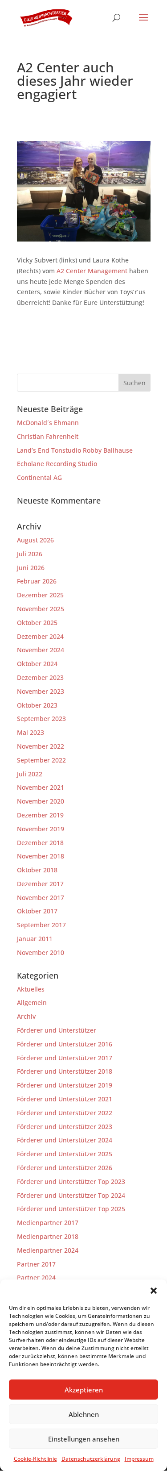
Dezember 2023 (40, 677)
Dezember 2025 (40, 595)
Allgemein (32, 1002)
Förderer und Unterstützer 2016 (64, 1044)
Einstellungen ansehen (83, 1438)
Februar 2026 (37, 581)
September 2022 (41, 760)
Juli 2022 (29, 774)
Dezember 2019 (40, 815)
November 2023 (40, 691)
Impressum (139, 1459)
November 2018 (40, 856)
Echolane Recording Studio (57, 463)
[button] (153, 1290)
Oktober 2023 (37, 705)
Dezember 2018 (40, 842)
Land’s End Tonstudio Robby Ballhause (75, 450)
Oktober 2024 (37, 663)
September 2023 (41, 718)
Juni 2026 (31, 567)
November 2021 (40, 787)
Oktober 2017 (37, 911)
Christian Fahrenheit (47, 436)
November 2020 (40, 801)
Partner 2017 (36, 1264)
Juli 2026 (29, 554)
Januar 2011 (35, 938)
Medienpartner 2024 (47, 1250)
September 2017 (41, 925)
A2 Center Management (92, 271)
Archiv (26, 1016)
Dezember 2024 (40, 636)
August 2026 (35, 540)
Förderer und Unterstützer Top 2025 (71, 1208)
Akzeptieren (84, 1389)
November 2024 (40, 650)
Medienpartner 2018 (47, 1236)
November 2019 (40, 829)
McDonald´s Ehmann (48, 422)
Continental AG (39, 477)
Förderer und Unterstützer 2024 (64, 1140)
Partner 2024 (36, 1277)
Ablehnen (84, 1414)
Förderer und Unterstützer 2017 (64, 1058)
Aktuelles (31, 989)
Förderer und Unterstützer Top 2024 (71, 1195)
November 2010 (40, 952)
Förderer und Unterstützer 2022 (64, 1112)
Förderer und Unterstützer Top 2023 (71, 1181)
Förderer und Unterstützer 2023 (64, 1126)
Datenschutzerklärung (90, 1459)
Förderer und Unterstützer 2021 (64, 1099)
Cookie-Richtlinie (35, 1459)
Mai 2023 (30, 732)
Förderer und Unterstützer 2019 (64, 1085)
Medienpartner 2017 (47, 1222)
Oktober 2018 (37, 870)
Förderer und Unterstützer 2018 (64, 1071)
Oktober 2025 (37, 622)
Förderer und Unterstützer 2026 (64, 1167)
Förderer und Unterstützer (56, 1030)
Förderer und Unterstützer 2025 (64, 1154)
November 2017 (40, 897)
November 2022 (40, 746)
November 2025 (40, 608)
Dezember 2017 (40, 883)
